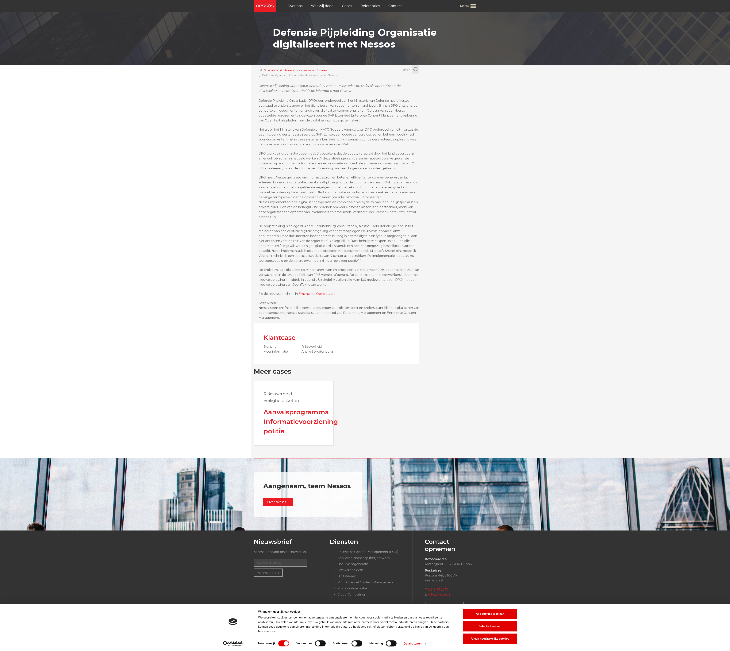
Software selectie (350, 570)
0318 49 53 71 (438, 589)
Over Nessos (276, 502)
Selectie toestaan (490, 626)
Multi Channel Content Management (365, 582)
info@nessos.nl (439, 594)
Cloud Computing (351, 594)
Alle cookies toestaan (490, 613)
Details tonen (412, 643)
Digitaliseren (346, 576)
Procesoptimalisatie (352, 588)
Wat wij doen (322, 6)
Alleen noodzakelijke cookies (490, 638)
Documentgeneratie (353, 564)
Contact (395, 6)
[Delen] (415, 69)
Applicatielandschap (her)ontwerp (363, 558)
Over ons (295, 6)
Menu (464, 6)
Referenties (370, 6)
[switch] (320, 643)
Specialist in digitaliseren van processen (290, 70)
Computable (326, 294)
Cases (347, 6)
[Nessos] (265, 5)
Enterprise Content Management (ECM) (367, 552)
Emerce (305, 294)
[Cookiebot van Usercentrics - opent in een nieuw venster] (233, 643)
